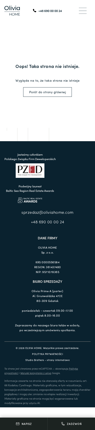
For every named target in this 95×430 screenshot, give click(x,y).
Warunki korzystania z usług (35, 373)
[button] (83, 11)
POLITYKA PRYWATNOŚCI (47, 354)
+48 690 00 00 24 (47, 221)
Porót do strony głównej (47, 92)
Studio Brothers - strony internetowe (47, 360)
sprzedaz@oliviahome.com (47, 212)
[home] (12, 11)
